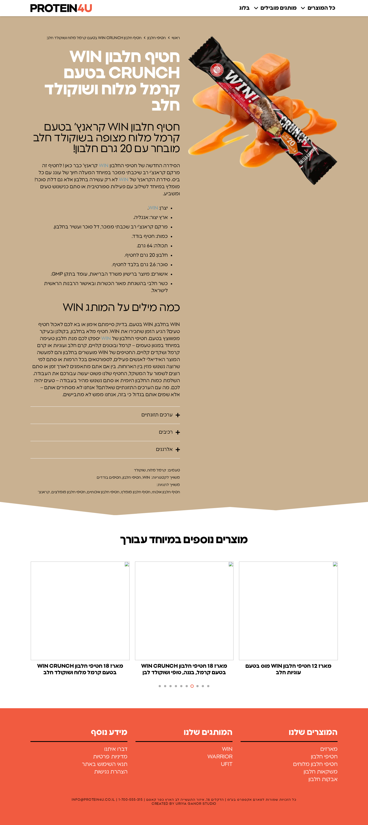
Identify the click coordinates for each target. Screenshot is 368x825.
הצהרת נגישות (110, 772)
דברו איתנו (115, 749)
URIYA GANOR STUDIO (196, 803)
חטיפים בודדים (109, 478)
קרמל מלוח (156, 470)
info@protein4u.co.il (93, 799)
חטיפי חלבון (156, 38)
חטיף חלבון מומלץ (135, 492)
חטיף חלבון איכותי (166, 492)
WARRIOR (219, 756)
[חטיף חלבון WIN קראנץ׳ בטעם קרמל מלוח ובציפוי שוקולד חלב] (263, 110)
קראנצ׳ (44, 492)
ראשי (176, 38)
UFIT (226, 764)
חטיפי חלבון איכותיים (103, 492)
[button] (304, 8)
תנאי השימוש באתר (104, 764)
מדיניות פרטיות (110, 756)
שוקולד (140, 470)
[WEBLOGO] (61, 8)
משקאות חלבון (321, 772)
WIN (104, 165)
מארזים (329, 749)
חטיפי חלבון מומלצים (68, 492)
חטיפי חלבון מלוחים (315, 764)
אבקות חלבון (323, 779)
